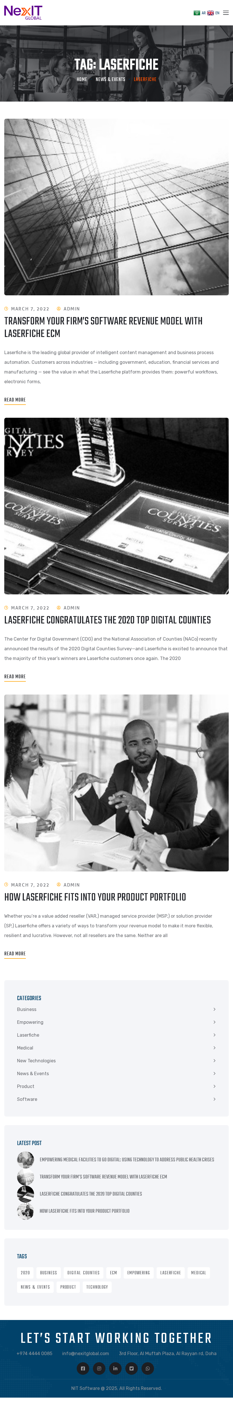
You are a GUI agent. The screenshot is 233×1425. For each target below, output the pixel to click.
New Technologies (36, 1060)
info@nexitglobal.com (85, 1353)
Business (26, 1009)
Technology (97, 1287)
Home (82, 80)
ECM (113, 1273)
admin (72, 309)
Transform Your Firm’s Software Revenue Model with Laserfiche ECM (103, 328)
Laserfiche (28, 1035)
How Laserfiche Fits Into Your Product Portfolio (95, 898)
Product (25, 1086)
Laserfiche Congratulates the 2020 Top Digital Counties (107, 621)
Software (27, 1099)
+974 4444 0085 (34, 1353)
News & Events (110, 80)
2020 (25, 1273)
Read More (15, 400)
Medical (25, 1048)
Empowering (30, 1022)
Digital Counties (83, 1273)
